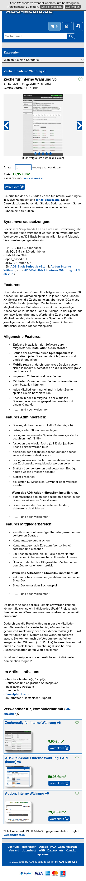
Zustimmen (73, 6)
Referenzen (29, 846)
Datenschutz (55, 850)
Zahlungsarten (67, 846)
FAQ (53, 846)
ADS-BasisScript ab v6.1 (27, 266)
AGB (42, 850)
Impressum (43, 854)
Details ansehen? (51, 6)
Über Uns (13, 846)
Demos (43, 846)
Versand (14, 850)
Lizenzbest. (29, 850)
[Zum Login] (78, 26)
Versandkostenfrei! (33, 178)
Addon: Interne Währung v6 (27, 793)
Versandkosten (14, 834)
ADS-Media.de (68, 861)
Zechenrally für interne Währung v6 (33, 722)
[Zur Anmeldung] (67, 26)
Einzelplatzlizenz (47, 199)
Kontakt (71, 850)
